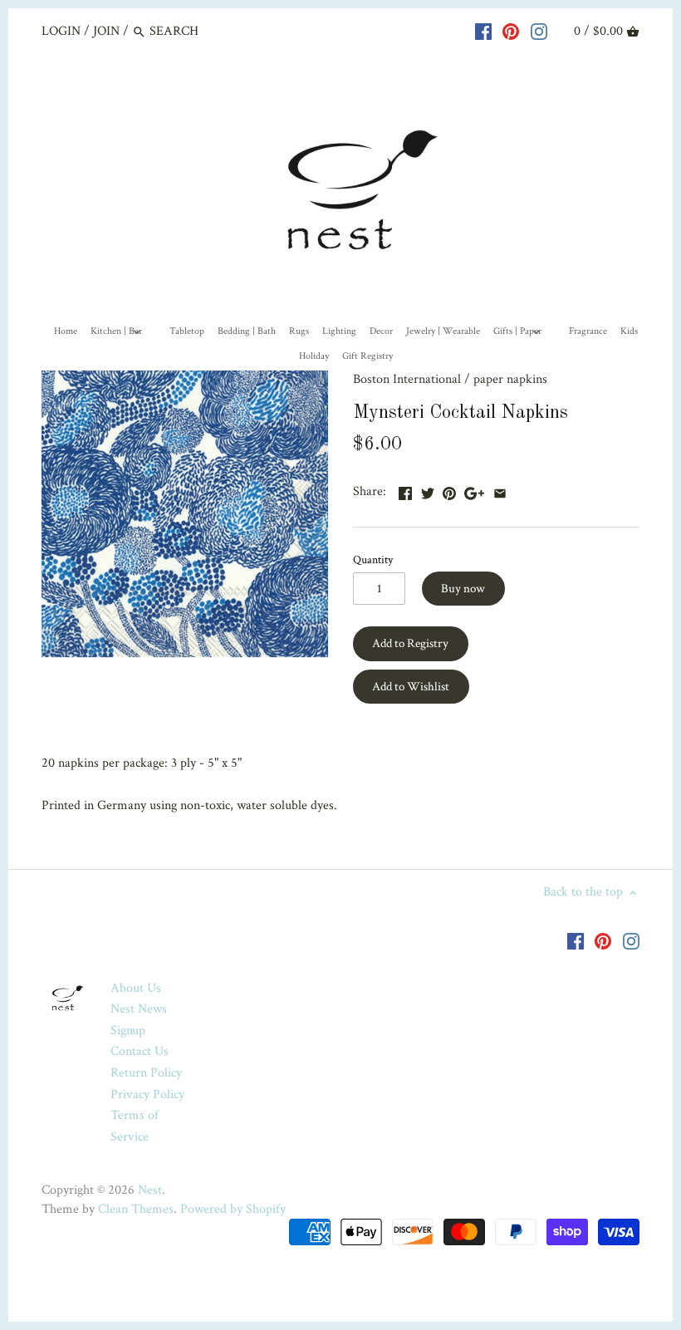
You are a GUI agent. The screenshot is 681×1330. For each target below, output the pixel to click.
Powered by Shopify (233, 1209)
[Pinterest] (510, 31)
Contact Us (139, 1051)
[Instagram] (539, 31)
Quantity (373, 559)
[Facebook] (483, 31)
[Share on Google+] (474, 489)
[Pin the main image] (449, 489)
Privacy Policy (147, 1094)
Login (61, 31)
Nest (150, 1190)
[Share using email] (500, 489)
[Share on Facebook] (405, 489)
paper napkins (510, 379)
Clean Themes (136, 1209)
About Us (135, 988)
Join (106, 31)
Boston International (407, 379)
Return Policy (146, 1073)
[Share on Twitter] (427, 489)
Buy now (463, 588)
